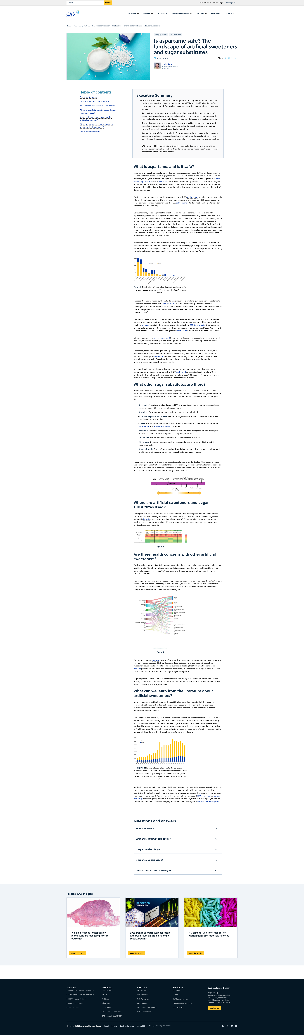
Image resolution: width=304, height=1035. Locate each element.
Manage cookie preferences (160, 1026)
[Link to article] (235, 58)
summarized (168, 303)
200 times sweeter (198, 325)
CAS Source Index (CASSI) (112, 1016)
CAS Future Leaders (180, 999)
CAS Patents (142, 1003)
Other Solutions (72, 1007)
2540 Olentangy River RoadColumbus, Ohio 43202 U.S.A (219, 1001)
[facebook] (225, 58)
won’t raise (182, 330)
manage (146, 325)
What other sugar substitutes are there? (97, 105)
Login (221, 3)
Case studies (107, 1007)
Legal (106, 1026)
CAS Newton (162, 13)
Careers (175, 994)
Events (104, 994)
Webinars (105, 999)
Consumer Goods (175, 35)
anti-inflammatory (162, 426)
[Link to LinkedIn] (232, 58)
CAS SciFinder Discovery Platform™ (80, 994)
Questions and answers (90, 131)
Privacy (114, 1026)
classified (163, 181)
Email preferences (127, 1026)
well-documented (162, 337)
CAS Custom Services (74, 1003)
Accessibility (141, 1026)
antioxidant (144, 426)
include (146, 519)
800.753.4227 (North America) (219, 995)
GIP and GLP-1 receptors (208, 801)
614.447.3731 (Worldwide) (217, 997)
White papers (107, 1003)
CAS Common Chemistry (111, 1012)
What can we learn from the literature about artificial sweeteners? (96, 125)
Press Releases (178, 1007)
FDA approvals (203, 795)
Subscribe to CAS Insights (190, 985)
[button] (231, 2)
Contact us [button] (214, 1008)
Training (215, 3)
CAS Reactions (142, 994)
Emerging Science (161, 35)
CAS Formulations (144, 1012)
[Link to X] (229, 58)
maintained (192, 197)
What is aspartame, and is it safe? (94, 101)
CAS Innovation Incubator (182, 1003)
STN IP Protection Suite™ (76, 999)
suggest (155, 660)
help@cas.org (213, 992)
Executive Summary (88, 97)
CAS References (143, 999)
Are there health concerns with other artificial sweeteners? (96, 118)
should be (158, 356)
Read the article (77, 953)
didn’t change (182, 202)
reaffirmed (181, 372)
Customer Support (205, 3)
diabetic (137, 668)
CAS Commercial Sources (147, 1007)
